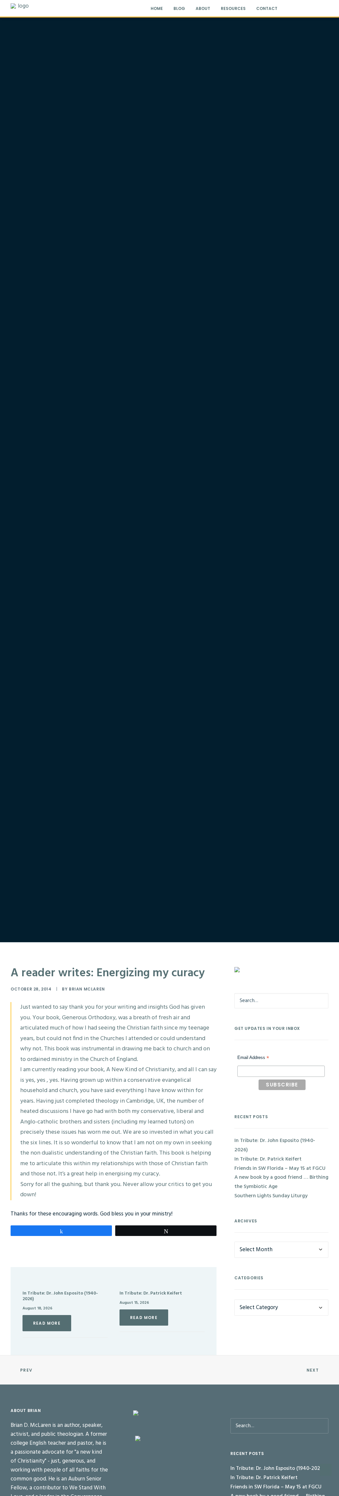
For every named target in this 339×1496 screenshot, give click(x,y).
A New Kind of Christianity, (140, 1070)
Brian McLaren (87, 989)
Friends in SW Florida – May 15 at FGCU (279, 1168)
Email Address (253, 1058)
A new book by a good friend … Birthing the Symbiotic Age (281, 1182)
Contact (266, 8)
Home (157, 8)
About (203, 8)
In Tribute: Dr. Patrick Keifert (151, 1293)
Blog (179, 8)
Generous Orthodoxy (89, 1018)
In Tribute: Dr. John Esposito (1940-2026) (60, 1296)
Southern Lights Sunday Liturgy (271, 1196)
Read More (47, 1323)
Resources (233, 8)
